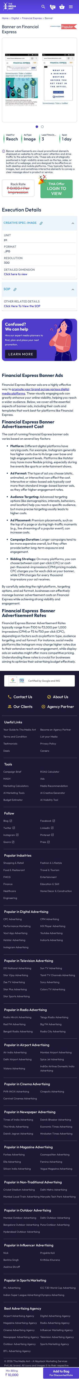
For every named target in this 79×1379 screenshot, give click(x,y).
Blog (5, 820)
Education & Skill (49, 884)
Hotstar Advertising (14, 940)
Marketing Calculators (15, 785)
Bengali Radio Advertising (18, 1031)
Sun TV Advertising (51, 968)
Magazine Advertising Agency (20, 1322)
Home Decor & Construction (56, 891)
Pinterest (45, 834)
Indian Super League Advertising (21, 1295)
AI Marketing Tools (13, 792)
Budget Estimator (13, 799)
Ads (42, 778)
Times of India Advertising (18, 1119)
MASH (6, 778)
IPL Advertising (11, 1288)
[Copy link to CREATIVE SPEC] (41, 223)
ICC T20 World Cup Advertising (58, 1288)
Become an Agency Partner (55, 729)
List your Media (49, 736)
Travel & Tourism (49, 870)
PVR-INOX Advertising (16, 1091)
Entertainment (48, 877)
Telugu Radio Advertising (54, 1017)
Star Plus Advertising (15, 989)
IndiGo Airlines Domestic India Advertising (57, 1068)
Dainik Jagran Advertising (18, 1133)
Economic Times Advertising (56, 1126)
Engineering (10, 898)
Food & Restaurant (14, 870)
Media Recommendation (54, 785)
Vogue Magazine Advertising (56, 1168)
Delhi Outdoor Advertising (55, 1217)
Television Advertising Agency (57, 1337)
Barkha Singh (11, 1259)
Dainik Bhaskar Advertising (55, 1119)
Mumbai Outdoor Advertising (19, 1217)
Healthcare (9, 891)
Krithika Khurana (50, 1259)
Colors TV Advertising (52, 989)
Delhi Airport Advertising (17, 1059)
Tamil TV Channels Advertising (57, 975)
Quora (7, 841)
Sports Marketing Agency (54, 1344)
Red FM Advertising (14, 1024)
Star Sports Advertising (16, 996)
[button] (39, 223)
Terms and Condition (15, 736)
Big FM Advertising (51, 1024)
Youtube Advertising (51, 933)
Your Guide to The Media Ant (19, 729)
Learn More (20, 354)
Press (43, 841)
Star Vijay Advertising (15, 975)
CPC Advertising (12, 919)
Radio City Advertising (53, 1031)
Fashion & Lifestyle (51, 862)
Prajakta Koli (47, 1252)
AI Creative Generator (52, 792)
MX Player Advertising (52, 926)
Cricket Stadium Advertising (19, 1189)
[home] (8, 9)
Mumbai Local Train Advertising (21, 1196)
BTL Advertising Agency (17, 1351)
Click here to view (15, 274)
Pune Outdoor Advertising (55, 1224)
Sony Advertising (49, 982)
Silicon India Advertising (17, 1168)
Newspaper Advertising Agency (21, 1337)
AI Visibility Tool (49, 799)
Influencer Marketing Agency (56, 1330)
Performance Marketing (17, 926)
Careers (44, 750)
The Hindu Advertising (15, 1126)
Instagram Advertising (15, 947)
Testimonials (10, 743)
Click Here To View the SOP (22, 306)
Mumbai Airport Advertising (56, 1052)
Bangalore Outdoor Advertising (21, 1224)
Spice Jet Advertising (52, 1059)
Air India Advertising (15, 1052)
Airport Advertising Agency (18, 1315)
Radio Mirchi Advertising (17, 1017)
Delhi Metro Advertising (53, 1189)
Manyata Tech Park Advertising (58, 1196)
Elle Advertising (12, 1161)
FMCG (7, 877)
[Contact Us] (53, 7)
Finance (7, 884)
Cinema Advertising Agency (19, 1330)
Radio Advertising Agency (55, 1322)
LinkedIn (45, 828)
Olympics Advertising (52, 1295)
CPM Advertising (49, 919)
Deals (6, 750)
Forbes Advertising (14, 1154)
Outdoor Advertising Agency (19, 1344)
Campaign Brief (12, 771)
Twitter (7, 828)
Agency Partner (60, 706)
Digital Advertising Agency (55, 1315)
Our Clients (22, 706)
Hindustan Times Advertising (56, 1133)
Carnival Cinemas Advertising (20, 1098)
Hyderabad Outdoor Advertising (21, 1231)
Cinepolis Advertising (52, 1091)
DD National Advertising (17, 968)
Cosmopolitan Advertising (55, 1154)
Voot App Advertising (15, 933)
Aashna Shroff (11, 1266)
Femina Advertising (51, 1161)
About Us (60, 697)
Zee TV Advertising (14, 982)
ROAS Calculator (49, 771)
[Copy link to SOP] (15, 290)
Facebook (45, 820)
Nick (5, 1252)
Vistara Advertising (14, 1068)
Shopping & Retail (13, 862)
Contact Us (22, 697)
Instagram (9, 834)
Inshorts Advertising (51, 940)
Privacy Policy (48, 743)
